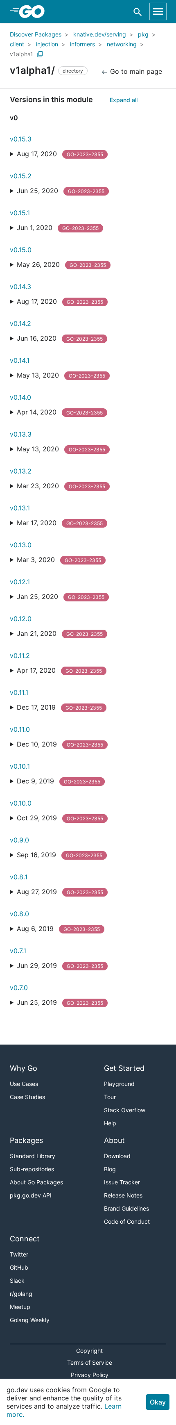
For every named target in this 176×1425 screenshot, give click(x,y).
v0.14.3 (20, 286)
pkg (143, 34)
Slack (17, 1280)
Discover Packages (35, 34)
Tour (110, 1096)
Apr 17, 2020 (59, 670)
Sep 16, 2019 (59, 855)
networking (122, 44)
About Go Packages (36, 1182)
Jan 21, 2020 (60, 633)
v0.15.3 (21, 139)
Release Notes (123, 1195)
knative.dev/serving (99, 34)
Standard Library (32, 1155)
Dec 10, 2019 (60, 744)
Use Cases (24, 1083)
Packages (26, 1140)
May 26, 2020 (61, 264)
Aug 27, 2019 (60, 892)
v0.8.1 (18, 877)
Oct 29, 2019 (60, 818)
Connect (25, 1238)
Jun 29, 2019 (60, 965)
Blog (110, 1168)
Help (110, 1123)
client (17, 44)
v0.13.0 (21, 545)
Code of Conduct (127, 1221)
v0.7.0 (19, 987)
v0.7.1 (18, 951)
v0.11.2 (20, 655)
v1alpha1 (21, 53)
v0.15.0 (21, 250)
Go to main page (135, 71)
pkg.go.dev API (31, 1195)
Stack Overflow (124, 1109)
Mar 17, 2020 (60, 523)
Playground (119, 1083)
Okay (158, 1402)
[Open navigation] (158, 11)
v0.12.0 (21, 619)
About (114, 1140)
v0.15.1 (20, 213)
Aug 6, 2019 (58, 928)
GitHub (19, 1267)
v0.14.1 (19, 360)
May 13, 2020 (61, 375)
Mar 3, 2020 (59, 559)
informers (82, 44)
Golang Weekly (30, 1319)
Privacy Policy (89, 1374)
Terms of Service (89, 1362)
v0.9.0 (19, 840)
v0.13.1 (20, 508)
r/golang (21, 1293)
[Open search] (137, 12)
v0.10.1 (20, 766)
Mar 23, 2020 (61, 486)
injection (47, 44)
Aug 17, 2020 (60, 154)
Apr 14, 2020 (60, 412)
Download (117, 1155)
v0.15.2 (21, 176)
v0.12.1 (20, 582)
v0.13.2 (21, 471)
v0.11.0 (20, 729)
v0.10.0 (21, 803)
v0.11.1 (19, 692)
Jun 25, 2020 (60, 191)
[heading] (34, 11)
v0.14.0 (20, 397)
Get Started (124, 1068)
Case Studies (27, 1096)
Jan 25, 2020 (60, 596)
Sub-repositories (32, 1168)
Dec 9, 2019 (58, 781)
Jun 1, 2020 (58, 227)
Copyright (89, 1350)
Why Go (23, 1068)
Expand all (124, 99)
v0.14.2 (20, 323)
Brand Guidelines (126, 1208)
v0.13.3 (21, 434)
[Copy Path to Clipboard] (40, 54)
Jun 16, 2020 (60, 338)
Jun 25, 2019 (60, 1002)
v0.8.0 (19, 914)
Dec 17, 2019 (59, 707)
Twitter (19, 1254)
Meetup (20, 1306)
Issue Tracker (122, 1182)
